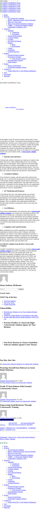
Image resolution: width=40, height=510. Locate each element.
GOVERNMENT (21, 428)
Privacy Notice (4, 439)
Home (6, 446)
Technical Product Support (16, 486)
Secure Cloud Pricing (14, 497)
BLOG (2, 430)
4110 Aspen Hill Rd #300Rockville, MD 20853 (28, 423)
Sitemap (12, 439)
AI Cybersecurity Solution (16, 450)
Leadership (11, 481)
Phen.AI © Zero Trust (14, 453)
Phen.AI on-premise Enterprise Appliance (20, 455)
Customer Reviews (13, 483)
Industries (11, 462)
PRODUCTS (11, 428)
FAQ (5, 504)
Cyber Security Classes (19, 490)
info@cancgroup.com (14, 424)
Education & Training (14, 488)
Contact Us (7, 500)
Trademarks (3, 437)
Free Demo (7, 506)
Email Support (12, 493)
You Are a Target (9, 303)
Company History (13, 469)
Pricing (6, 495)
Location (10, 471)
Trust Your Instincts (10, 301)
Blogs (13, 476)
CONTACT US (10, 430)
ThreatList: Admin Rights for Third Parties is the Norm (20, 315)
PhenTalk (7, 507)
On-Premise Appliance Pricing (17, 499)
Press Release (16, 478)
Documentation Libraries (15, 492)
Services (6, 448)
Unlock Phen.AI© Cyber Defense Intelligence (22, 502)
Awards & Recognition (15, 467)
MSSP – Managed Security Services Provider (22, 451)
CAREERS (31, 428)
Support (6, 485)
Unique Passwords (9, 304)
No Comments (20, 109)
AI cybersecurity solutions (30, 364)
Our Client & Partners (14, 472)
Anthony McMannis (10, 107)
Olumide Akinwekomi (7, 381)
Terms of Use (12, 437)
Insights (10, 474)
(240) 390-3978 (12, 423)
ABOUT (3, 428)
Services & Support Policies (26, 437)
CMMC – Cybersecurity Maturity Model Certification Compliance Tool (20, 457)
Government (15, 465)
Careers (10, 479)
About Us (7, 460)
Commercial (15, 464)
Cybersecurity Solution (20, 90)
